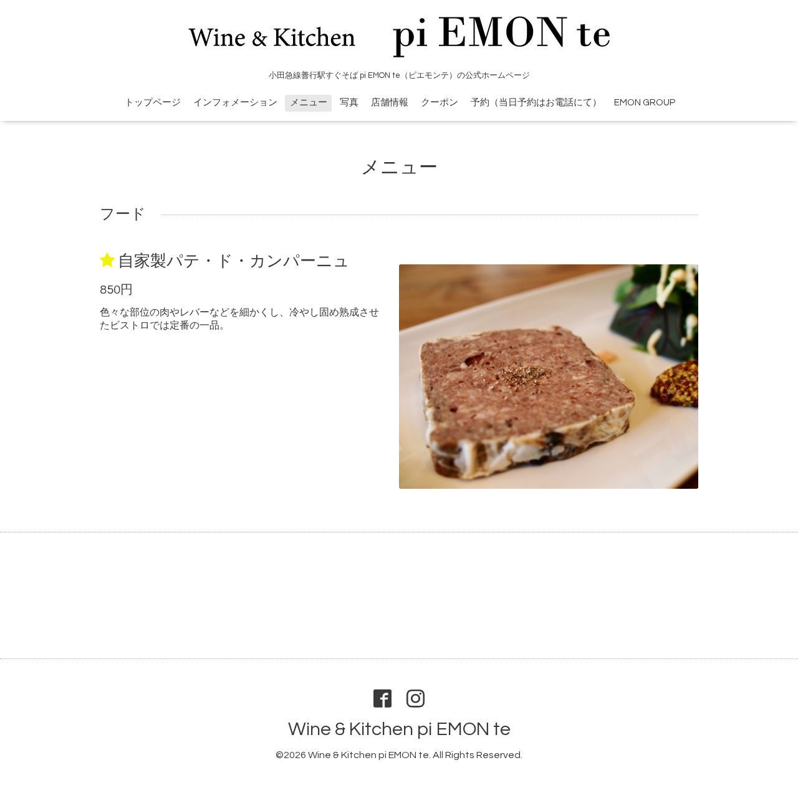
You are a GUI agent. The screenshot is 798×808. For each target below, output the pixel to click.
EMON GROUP (644, 102)
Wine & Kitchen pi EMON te (399, 729)
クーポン (439, 102)
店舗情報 (389, 102)
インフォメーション (235, 102)
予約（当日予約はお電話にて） (536, 102)
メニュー (308, 102)
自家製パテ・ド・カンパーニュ (234, 261)
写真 (349, 102)
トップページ (153, 102)
